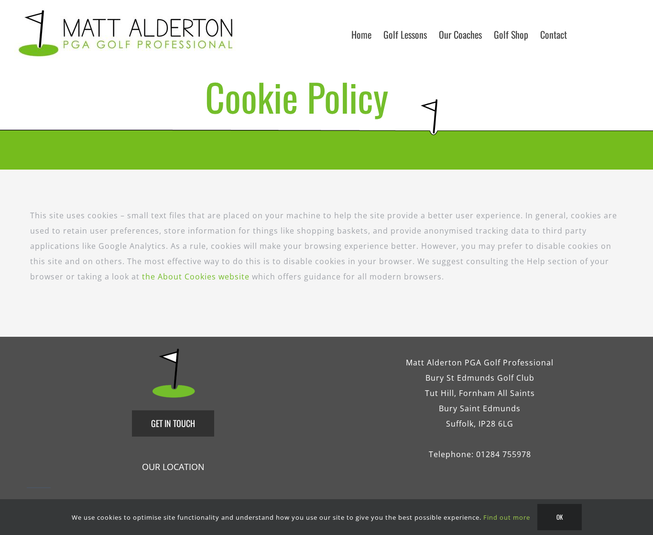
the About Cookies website (196, 276)
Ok (559, 517)
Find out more (506, 517)
